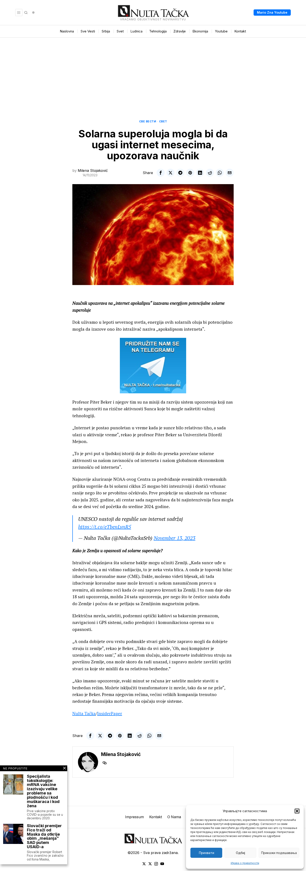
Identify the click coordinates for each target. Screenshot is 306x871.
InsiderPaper (109, 713)
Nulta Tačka (84, 713)
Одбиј (240, 853)
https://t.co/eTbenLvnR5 (104, 526)
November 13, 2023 (174, 538)
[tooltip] (161, 173)
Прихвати (206, 853)
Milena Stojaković (93, 170)
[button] (297, 811)
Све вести (147, 121)
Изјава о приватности (245, 863)
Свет (163, 121)
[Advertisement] (153, 71)
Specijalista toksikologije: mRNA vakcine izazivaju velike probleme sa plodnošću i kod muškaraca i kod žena (43, 791)
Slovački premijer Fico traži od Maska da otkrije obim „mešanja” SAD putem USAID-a (44, 836)
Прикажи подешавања (279, 853)
